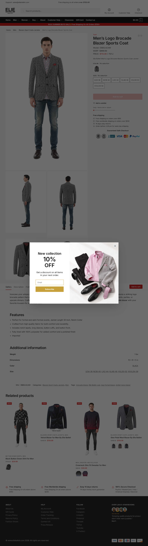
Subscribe (49, 289)
